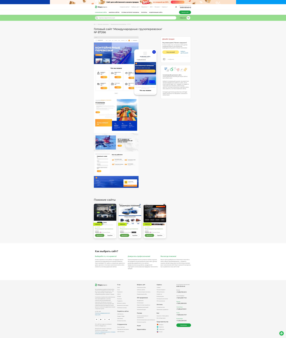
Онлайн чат (159, 294)
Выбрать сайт (135, 7)
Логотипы (144, 12)
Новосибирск (179, 307)
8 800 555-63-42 (185, 7)
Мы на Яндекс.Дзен (161, 318)
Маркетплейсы (141, 329)
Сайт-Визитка (120, 314)
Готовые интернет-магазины (130, 12)
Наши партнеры (121, 327)
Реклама (157, 7)
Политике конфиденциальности (102, 332)
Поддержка (119, 301)
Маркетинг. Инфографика (163, 316)
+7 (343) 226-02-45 (181, 320)
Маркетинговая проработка (143, 305)
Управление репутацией (142, 307)
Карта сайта (97, 314)
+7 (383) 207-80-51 (181, 309)
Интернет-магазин (121, 320)
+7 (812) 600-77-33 (181, 298)
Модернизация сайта (155, 12)
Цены (118, 287)
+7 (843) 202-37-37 (181, 315)
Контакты (119, 298)
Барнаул (178, 301)
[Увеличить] (113, 219)
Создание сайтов (124, 7)
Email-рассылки (160, 296)
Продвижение (140, 300)
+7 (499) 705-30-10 (181, 292)
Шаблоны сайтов (114, 12)
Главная (158, 287)
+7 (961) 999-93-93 (181, 303)
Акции (139, 325)
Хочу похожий (171, 52)
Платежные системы (122, 307)
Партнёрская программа (123, 329)
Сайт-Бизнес (120, 318)
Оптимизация (140, 302)
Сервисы (164, 7)
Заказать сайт (185, 12)
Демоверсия (99, 235)
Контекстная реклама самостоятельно (146, 319)
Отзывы (119, 296)
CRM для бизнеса (160, 292)
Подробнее (109, 235)
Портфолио (120, 292)
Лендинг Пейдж (120, 316)
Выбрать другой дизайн (184, 52)
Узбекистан (161, 329)
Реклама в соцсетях (141, 322)
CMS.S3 (119, 294)
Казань (178, 312)
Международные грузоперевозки (104, 228)
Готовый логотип (161, 307)
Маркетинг (144, 7)
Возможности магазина (122, 305)
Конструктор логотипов (162, 298)
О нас (118, 289)
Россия (160, 331)
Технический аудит (141, 309)
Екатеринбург (179, 318)
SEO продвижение (142, 298)
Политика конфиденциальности (102, 313)
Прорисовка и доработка (162, 309)
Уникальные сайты (101, 12)
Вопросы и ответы (121, 303)
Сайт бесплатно (120, 331)
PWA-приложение (161, 301)
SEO (151, 7)
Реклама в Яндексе (161, 289)
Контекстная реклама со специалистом (142, 316)
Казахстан (161, 327)
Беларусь (161, 324)
